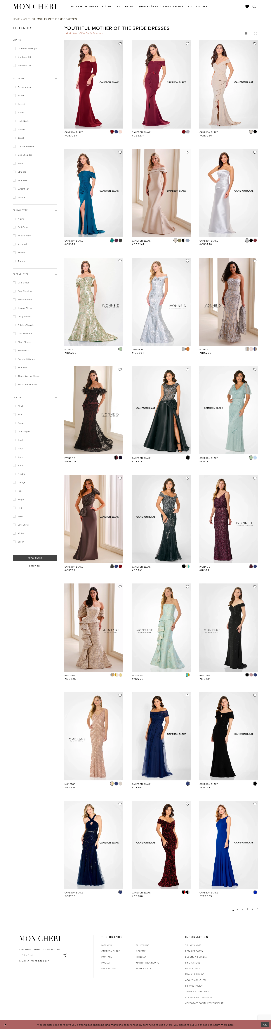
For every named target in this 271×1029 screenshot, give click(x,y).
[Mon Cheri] (40, 938)
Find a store (192, 962)
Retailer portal (194, 951)
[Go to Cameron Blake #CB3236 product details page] (228, 84)
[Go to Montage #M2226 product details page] (161, 627)
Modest (105, 962)
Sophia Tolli (143, 968)
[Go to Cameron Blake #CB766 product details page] (161, 845)
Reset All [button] (35, 566)
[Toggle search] (254, 6)
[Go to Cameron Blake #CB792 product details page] (161, 519)
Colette (141, 951)
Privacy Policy (194, 985)
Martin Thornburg (147, 962)
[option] (94, 90)
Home (16, 19)
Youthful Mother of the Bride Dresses (50, 19)
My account (192, 968)
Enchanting (108, 968)
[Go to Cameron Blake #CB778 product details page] (161, 410)
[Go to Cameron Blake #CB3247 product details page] (161, 193)
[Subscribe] (65, 955)
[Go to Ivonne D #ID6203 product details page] (93, 302)
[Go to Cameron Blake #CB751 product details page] (161, 736)
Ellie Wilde (142, 945)
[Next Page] (257, 908)
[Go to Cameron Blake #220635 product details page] (228, 845)
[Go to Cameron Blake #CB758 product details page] (228, 736)
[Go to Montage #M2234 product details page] (228, 627)
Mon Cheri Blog (194, 974)
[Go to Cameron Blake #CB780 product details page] (228, 410)
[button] (246, 33)
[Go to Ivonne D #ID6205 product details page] (228, 302)
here (231, 1024)
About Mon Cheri (195, 980)
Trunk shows (193, 945)
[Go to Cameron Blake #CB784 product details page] (93, 519)
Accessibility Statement (199, 997)
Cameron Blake (110, 951)
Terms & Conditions (197, 991)
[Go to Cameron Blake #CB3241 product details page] (93, 193)
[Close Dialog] (5, 1024)
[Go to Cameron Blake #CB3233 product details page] (93, 84)
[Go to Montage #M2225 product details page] (93, 627)
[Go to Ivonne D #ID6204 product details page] (161, 302)
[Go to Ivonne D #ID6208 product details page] (93, 410)
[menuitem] (87, 6)
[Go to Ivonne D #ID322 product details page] (228, 519)
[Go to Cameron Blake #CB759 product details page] (93, 845)
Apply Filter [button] (35, 558)
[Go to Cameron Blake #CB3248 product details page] (228, 193)
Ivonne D (106, 945)
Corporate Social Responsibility (205, 1003)
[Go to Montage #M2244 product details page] (93, 736)
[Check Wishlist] (247, 6)
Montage (106, 956)
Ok (265, 1024)
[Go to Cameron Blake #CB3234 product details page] (161, 84)
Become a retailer (196, 956)
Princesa (141, 956)
